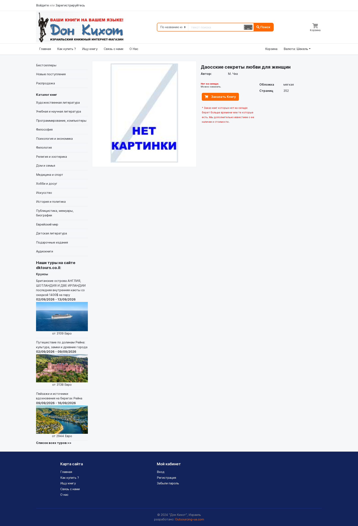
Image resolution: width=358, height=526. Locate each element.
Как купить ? (66, 49)
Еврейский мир (47, 224)
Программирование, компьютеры (61, 120)
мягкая (288, 84)
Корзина (271, 49)
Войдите (43, 5)
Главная (45, 49)
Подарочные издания (52, 242)
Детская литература (51, 233)
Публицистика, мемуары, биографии (55, 213)
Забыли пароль (168, 483)
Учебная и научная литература (58, 111)
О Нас (133, 49)
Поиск (265, 27)
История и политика (51, 202)
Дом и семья (45, 165)
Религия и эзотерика (51, 157)
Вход (160, 472)
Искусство (44, 193)
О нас (64, 495)
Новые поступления (51, 74)
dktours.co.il (48, 267)
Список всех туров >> (53, 443)
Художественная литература (58, 102)
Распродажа (45, 83)
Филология (44, 147)
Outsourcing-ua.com (189, 519)
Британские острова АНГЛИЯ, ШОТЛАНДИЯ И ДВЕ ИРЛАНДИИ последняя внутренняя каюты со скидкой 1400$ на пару (61, 307)
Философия (44, 129)
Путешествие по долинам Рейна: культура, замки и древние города (61, 363)
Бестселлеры (46, 65)
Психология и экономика (54, 139)
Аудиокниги (44, 251)
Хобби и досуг (46, 183)
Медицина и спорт (49, 175)
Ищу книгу (90, 49)
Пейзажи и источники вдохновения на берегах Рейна (59, 415)
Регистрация (166, 478)
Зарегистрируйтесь (70, 5)
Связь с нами (113, 49)
